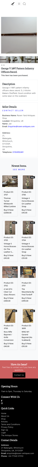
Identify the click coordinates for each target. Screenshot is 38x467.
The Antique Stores (9, 435)
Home (3, 413)
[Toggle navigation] (19, 4)
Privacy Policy (7, 427)
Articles (4, 422)
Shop (3, 419)
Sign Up (4, 430)
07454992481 (18, 152)
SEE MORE (19, 169)
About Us (5, 416)
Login (3, 433)
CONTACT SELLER (13, 110)
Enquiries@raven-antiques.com (21, 126)
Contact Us (19, 375)
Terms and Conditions (10, 424)
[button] (3, 35)
